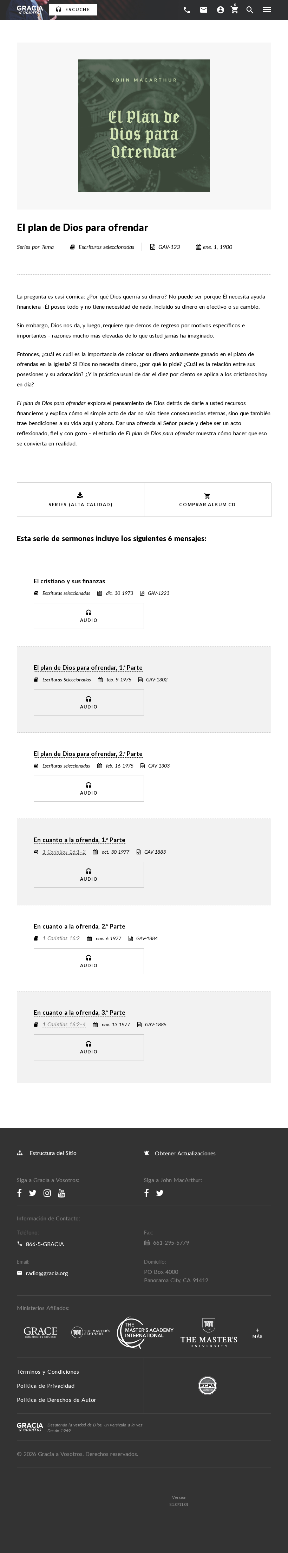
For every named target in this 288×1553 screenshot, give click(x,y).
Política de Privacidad (45, 1385)
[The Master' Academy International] (145, 1332)
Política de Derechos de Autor (57, 1399)
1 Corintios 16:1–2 (64, 852)
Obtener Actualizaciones (184, 1153)
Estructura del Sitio (53, 1152)
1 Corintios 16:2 (61, 938)
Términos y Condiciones (48, 1371)
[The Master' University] (209, 1333)
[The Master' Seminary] (90, 1333)
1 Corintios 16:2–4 (64, 1024)
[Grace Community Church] (40, 1333)
